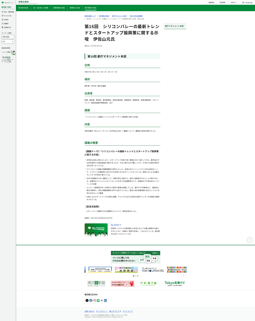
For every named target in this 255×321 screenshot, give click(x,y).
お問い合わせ (90, 311)
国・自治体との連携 (40, 7)
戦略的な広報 (75, 7)
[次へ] (184, 275)
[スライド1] (133, 275)
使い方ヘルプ (114, 311)
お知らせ (233, 2)
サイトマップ (128, 311)
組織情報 (211, 2)
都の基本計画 (23, 7)
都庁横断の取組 (90, 7)
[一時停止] (138, 276)
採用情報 (222, 2)
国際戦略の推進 (59, 7)
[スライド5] (135, 275)
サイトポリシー (102, 311)
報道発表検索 (6, 48)
